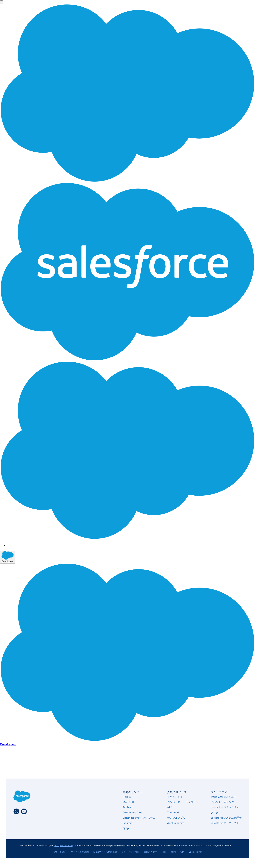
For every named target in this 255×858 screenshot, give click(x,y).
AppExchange (175, 823)
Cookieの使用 (195, 851)
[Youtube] (24, 811)
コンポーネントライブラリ (183, 802)
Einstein (128, 823)
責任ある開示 (150, 851)
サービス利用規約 (80, 851)
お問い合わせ (177, 851)
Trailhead (173, 812)
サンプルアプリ (176, 817)
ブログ (214, 812)
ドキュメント (175, 796)
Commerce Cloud (133, 812)
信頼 (164, 851)
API (169, 807)
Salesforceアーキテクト (225, 823)
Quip (126, 828)
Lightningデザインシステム (139, 817)
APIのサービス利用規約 (105, 851)
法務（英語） (59, 851)
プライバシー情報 (130, 851)
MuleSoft (128, 802)
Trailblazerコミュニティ (225, 796)
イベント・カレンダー (224, 802)
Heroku (127, 796)
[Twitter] (16, 811)
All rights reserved (64, 845)
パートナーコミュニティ (225, 807)
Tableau (128, 807)
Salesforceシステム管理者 (226, 817)
